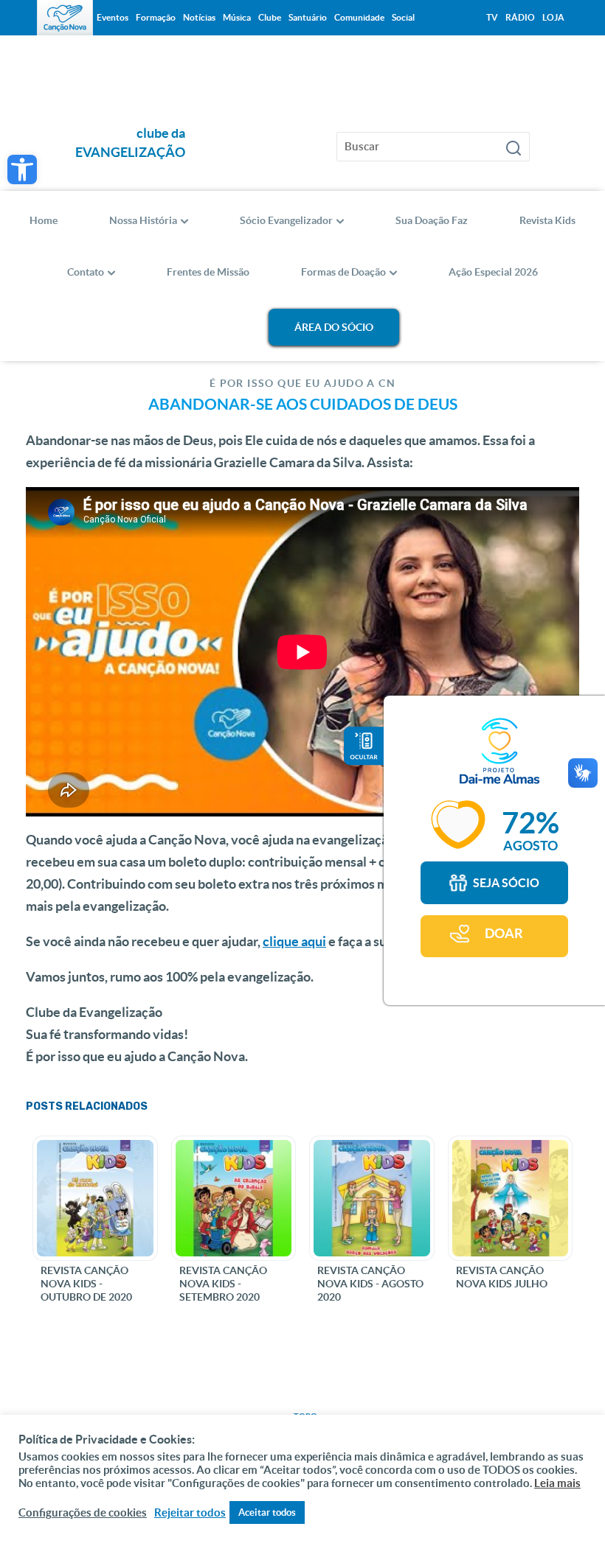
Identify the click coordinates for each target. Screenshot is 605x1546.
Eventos (112, 17)
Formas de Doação (343, 272)
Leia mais (557, 1483)
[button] (22, 169)
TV (492, 17)
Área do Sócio (333, 327)
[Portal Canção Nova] (65, 17)
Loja (553, 17)
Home (44, 220)
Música (237, 17)
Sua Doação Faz (431, 220)
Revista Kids (547, 220)
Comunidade (359, 17)
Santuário (307, 17)
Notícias (199, 17)
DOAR (504, 933)
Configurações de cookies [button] (82, 1512)
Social (403, 17)
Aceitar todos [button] (267, 1512)
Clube (269, 17)
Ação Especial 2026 (493, 272)
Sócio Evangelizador (286, 220)
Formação (156, 17)
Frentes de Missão (208, 272)
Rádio (520, 17)
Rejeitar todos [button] (190, 1512)
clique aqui (294, 941)
